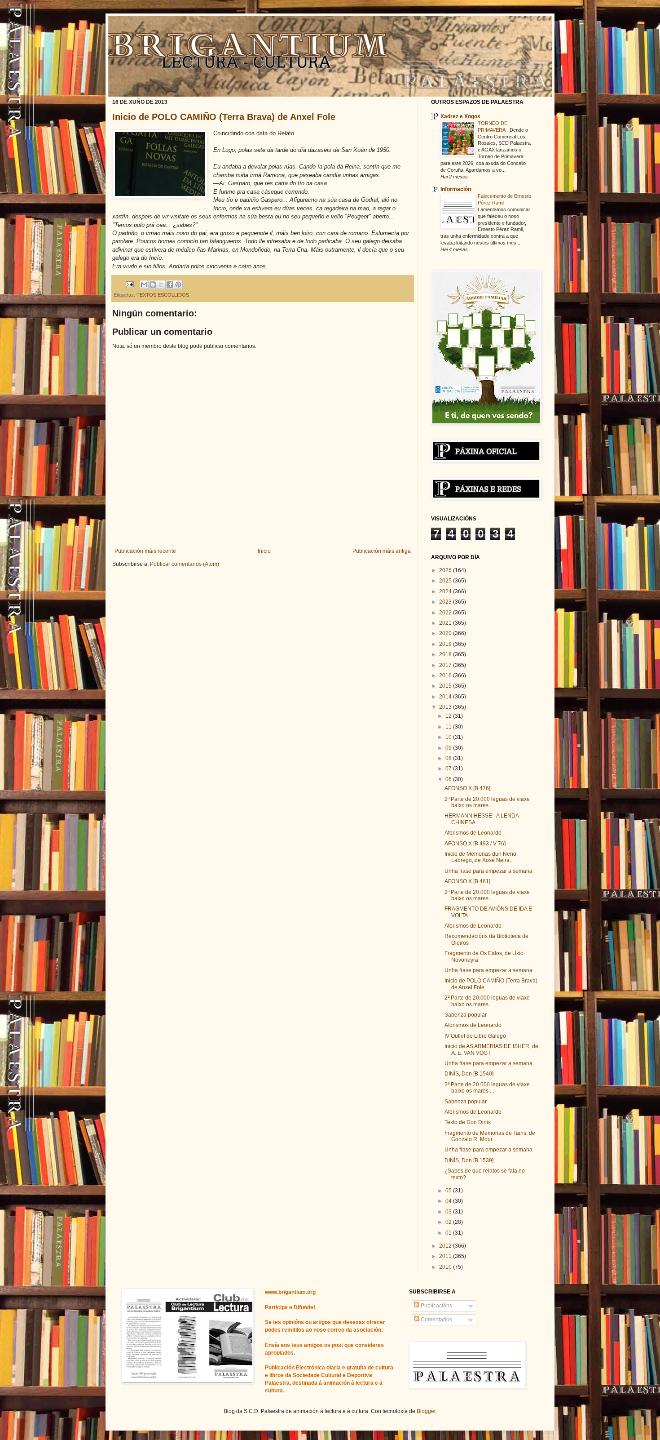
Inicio (264, 551)
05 (449, 1190)
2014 (446, 696)
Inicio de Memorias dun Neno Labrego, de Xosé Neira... (480, 857)
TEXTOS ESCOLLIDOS (162, 295)
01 (449, 1233)
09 (449, 748)
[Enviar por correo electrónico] (144, 284)
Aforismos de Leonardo (473, 833)
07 (449, 768)
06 (449, 779)
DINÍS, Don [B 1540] (468, 1074)
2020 (446, 633)
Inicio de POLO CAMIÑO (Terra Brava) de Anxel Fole (223, 117)
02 (449, 1222)
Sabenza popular (465, 1015)
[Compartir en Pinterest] (178, 284)
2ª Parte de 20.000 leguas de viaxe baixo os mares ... (487, 802)
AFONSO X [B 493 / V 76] (475, 843)
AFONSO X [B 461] (467, 881)
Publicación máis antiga (381, 551)
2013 (446, 707)
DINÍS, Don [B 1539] (468, 1160)
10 (449, 737)
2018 (446, 654)
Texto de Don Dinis (467, 1122)
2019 (446, 644)
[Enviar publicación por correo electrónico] (129, 284)
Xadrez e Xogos (460, 116)
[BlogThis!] (152, 284)
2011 (446, 1256)
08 (449, 758)
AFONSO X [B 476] (467, 788)
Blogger (426, 1411)
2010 (446, 1267)
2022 (446, 612)
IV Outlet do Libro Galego (475, 1036)
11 (449, 727)
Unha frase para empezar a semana (488, 871)
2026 (446, 570)
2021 (446, 623)
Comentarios (435, 1319)
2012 (446, 1246)
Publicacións (435, 1305)
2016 (446, 675)
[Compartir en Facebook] (169, 284)
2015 (446, 686)
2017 (446, 665)
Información (455, 189)
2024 (446, 591)
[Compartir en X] (161, 284)
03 (449, 1212)
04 (449, 1201)
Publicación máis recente (145, 551)
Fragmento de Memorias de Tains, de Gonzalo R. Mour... (489, 1136)
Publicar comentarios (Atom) (184, 564)
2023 (446, 602)
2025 (446, 581)
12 (449, 716)
